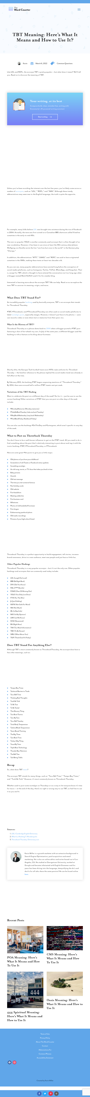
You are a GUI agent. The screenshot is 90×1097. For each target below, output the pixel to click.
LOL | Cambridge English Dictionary (24, 834)
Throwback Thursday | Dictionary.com (25, 839)
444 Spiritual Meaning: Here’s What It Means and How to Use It (24, 1016)
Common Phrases (45, 1054)
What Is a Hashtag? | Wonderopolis (24, 837)
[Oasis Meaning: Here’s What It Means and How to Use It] (65, 984)
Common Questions (65, 63)
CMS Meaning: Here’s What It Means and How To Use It (63, 958)
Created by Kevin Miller (45, 1080)
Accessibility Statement (45, 1058)
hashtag (28, 302)
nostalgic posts (18, 315)
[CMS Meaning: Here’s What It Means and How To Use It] (65, 938)
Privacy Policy (45, 1038)
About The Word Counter (45, 1042)
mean (25, 769)
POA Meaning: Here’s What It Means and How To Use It (23, 961)
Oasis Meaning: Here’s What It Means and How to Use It (65, 1004)
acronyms (20, 191)
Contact (45, 1046)
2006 (48, 328)
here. (27, 874)
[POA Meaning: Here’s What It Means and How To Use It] (25, 939)
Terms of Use (45, 1034)
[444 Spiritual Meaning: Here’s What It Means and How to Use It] (25, 990)
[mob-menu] (79, 9)
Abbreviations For (45, 1050)
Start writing (42, 117)
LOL (35, 229)
